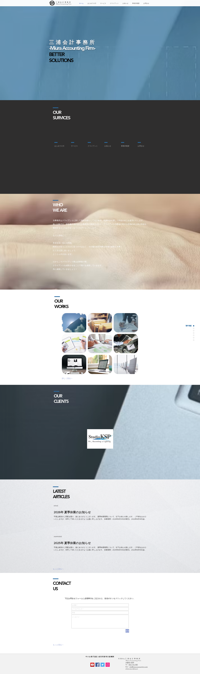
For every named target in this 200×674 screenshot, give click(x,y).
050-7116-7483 (133, 665)
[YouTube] (92, 665)
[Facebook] (97, 665)
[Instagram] (108, 665)
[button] (74, 322)
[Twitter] (103, 665)
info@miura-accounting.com (138, 667)
